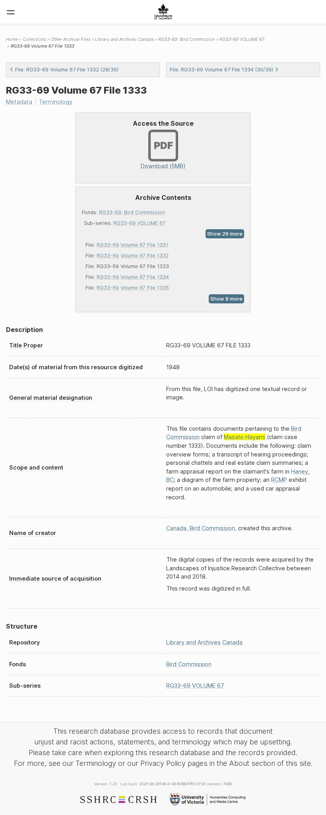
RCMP (279, 479)
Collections (34, 39)
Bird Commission (189, 664)
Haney (299, 471)
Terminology (55, 101)
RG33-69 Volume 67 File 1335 (133, 288)
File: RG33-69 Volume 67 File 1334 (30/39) (221, 70)
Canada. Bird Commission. (201, 528)
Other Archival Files (71, 39)
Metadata (19, 101)
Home (12, 39)
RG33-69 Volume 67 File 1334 (133, 277)
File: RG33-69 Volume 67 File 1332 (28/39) (66, 70)
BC (170, 479)
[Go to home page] (163, 12)
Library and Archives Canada (124, 39)
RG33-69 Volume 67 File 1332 (133, 256)
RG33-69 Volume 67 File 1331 (132, 245)
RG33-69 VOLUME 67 (139, 223)
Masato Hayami (244, 436)
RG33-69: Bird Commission (132, 212)
